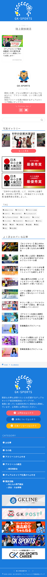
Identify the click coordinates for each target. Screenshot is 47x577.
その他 (8, 450)
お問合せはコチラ (25, 413)
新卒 (12, 224)
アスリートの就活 (13, 464)
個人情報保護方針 (21, 571)
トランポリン (26, 217)
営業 (6, 224)
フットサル (8, 221)
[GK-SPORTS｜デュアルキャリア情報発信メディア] (23, 19)
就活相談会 (13, 469)
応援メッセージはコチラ (25, 426)
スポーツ (7, 213)
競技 (37, 224)
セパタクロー (17, 213)
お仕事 (8, 442)
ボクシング (30, 221)
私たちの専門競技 (15, 484)
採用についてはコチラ (25, 419)
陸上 (6, 228)
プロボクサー (19, 221)
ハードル (36, 217)
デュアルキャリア (31, 213)
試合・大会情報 (14, 487)
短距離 (29, 224)
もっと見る (24, 151)
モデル (39, 221)
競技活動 (9, 481)
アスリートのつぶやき (15, 457)
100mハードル (9, 210)
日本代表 (20, 224)
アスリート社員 (32, 210)
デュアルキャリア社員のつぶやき (20, 475)
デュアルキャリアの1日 (11, 217)
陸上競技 (13, 228)
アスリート (20, 210)
